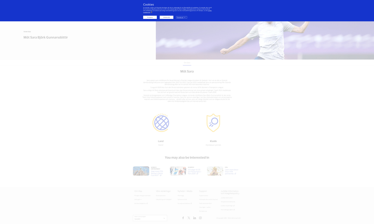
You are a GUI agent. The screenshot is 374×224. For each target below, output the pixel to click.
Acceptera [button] (150, 17)
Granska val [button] (180, 17)
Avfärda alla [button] (166, 17)
